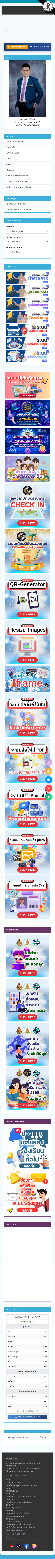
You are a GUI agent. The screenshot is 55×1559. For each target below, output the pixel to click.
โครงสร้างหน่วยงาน (14, 141)
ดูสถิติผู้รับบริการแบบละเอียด (28, 1417)
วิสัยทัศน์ (9, 158)
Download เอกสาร (17, 203)
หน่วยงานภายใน (13, 237)
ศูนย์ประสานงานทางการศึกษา (18, 187)
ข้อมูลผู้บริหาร (11, 147)
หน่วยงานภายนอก (14, 247)
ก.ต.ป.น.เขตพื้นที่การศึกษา (17, 181)
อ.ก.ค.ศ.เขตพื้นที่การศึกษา (17, 175)
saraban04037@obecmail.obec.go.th (23, 1539)
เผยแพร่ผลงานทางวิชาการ (20, 209)
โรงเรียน (10, 226)
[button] (7, 28)
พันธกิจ (9, 164)
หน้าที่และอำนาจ (12, 153)
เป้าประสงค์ (10, 170)
